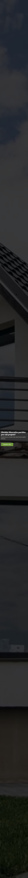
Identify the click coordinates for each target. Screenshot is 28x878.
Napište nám (7, 444)
